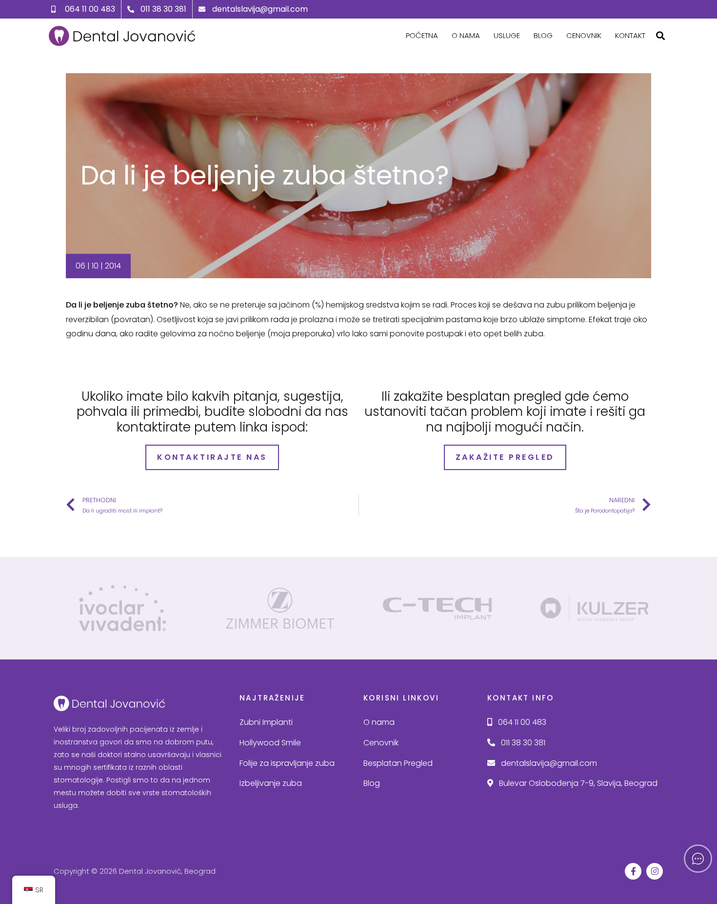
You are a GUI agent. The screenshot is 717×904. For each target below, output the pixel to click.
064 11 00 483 (521, 722)
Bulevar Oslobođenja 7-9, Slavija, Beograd (577, 783)
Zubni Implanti (266, 722)
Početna (422, 35)
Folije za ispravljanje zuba (287, 763)
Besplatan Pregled (398, 763)
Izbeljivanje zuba (270, 783)
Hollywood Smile (270, 742)
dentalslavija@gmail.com (548, 763)
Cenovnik (583, 35)
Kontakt (630, 35)
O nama (466, 35)
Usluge (507, 35)
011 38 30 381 (522, 742)
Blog (543, 35)
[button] (660, 36)
